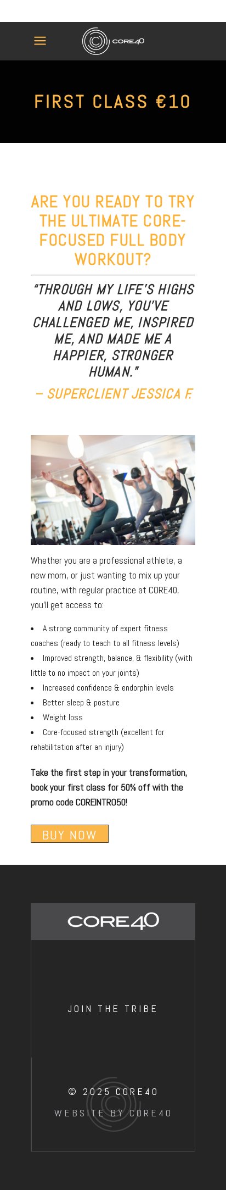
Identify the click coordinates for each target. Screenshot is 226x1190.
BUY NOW (69, 834)
